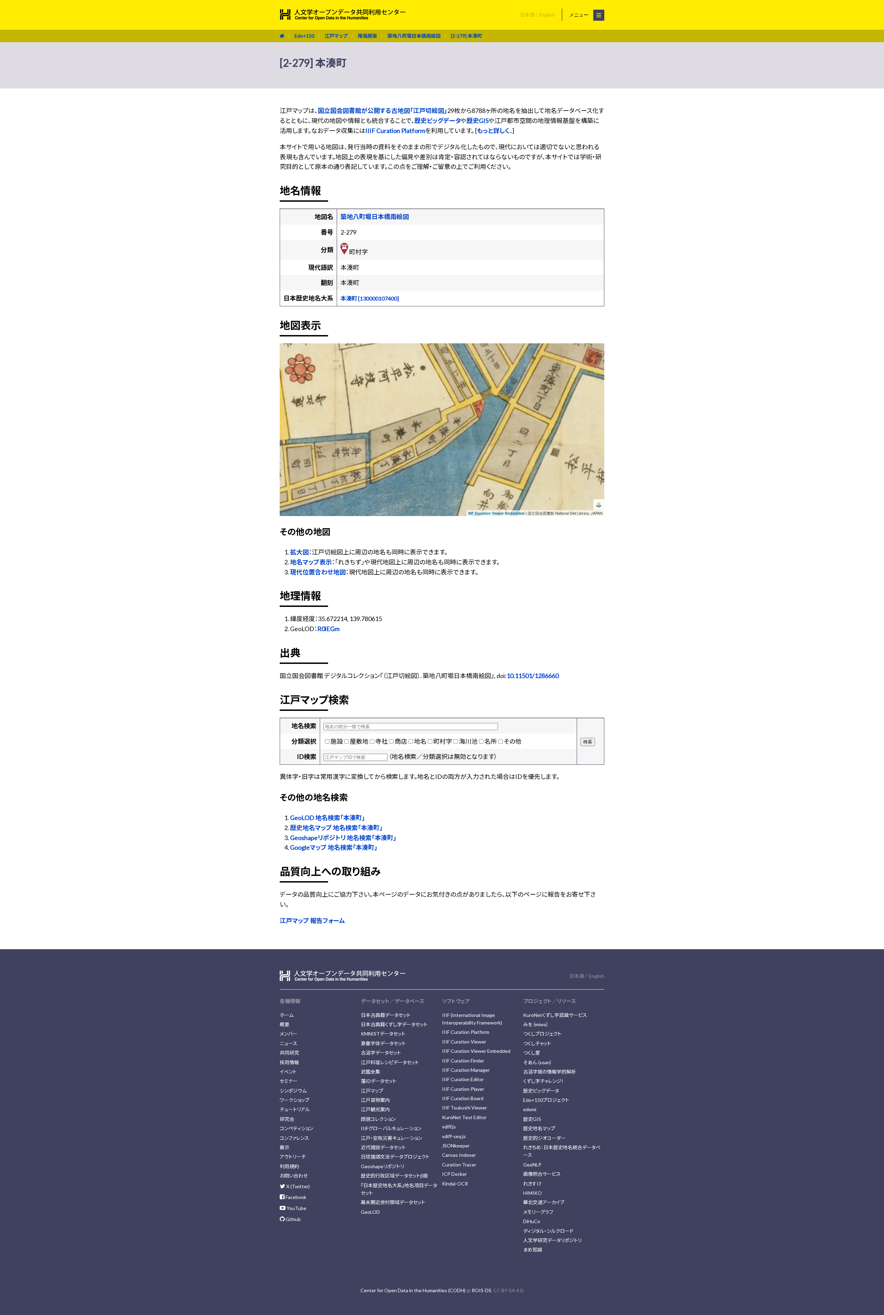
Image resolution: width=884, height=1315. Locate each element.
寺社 (381, 741)
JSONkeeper (456, 1146)
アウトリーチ (293, 1157)
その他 (512, 741)
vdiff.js (449, 1127)
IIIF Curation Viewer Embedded (496, 513)
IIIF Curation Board (462, 1098)
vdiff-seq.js (454, 1136)
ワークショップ (294, 1100)
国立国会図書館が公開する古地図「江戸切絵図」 (382, 110)
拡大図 (299, 552)
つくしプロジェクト (542, 1034)
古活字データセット (381, 1053)
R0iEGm (328, 628)
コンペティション (296, 1128)
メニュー (579, 15)
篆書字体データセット (383, 1043)
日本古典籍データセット (386, 1015)
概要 (284, 1024)
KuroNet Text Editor (464, 1117)
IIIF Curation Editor (463, 1079)
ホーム (287, 1015)
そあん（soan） (537, 1062)
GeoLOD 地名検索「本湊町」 (327, 817)
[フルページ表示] (287, 372)
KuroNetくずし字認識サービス (555, 1015)
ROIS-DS (481, 1290)
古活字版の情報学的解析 (549, 1072)
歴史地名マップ (539, 1128)
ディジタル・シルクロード (548, 1231)
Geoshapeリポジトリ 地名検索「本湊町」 (343, 837)
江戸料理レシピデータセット (390, 1062)
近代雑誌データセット (383, 1147)
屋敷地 (359, 741)
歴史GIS (478, 120)
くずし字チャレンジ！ (543, 1081)
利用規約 (289, 1166)
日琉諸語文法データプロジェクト (395, 1157)
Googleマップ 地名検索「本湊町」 (333, 847)
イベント (288, 1072)
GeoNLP (532, 1165)
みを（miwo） (536, 1024)
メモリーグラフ (538, 1212)
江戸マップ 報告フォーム (312, 920)
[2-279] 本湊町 (466, 36)
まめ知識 (532, 1249)
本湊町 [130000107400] (369, 298)
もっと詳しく (493, 130)
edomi (529, 1109)
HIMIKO (532, 1193)
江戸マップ (336, 36)
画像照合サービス (542, 1174)
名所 (490, 741)
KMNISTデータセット (383, 1034)
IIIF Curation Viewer (464, 1042)
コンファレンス (294, 1138)
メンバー (288, 1034)
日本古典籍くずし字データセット (394, 1024)
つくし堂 (531, 1053)
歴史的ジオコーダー (544, 1138)
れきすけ (532, 1184)
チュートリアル (295, 1109)
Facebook (295, 1197)
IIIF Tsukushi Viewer (464, 1108)
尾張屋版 (367, 36)
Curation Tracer (459, 1165)
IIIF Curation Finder (463, 1061)
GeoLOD (370, 1212)
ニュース (288, 1043)
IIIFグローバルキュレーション (391, 1128)
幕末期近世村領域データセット (393, 1202)
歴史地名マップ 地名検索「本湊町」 (336, 827)
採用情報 (289, 1062)
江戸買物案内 (375, 1100)
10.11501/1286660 (533, 675)
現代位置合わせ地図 (318, 572)
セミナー (289, 1081)
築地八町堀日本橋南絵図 (414, 36)
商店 (401, 741)
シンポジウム (293, 1091)
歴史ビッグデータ (437, 120)
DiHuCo (531, 1221)
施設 (336, 741)
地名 (420, 741)
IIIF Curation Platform (395, 130)
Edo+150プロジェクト (546, 1100)
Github (293, 1219)
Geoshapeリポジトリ (382, 1166)
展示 (284, 1147)
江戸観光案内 (375, 1109)
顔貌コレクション (378, 1119)
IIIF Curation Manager (466, 1070)
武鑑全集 (370, 1072)
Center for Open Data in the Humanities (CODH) (413, 1290)
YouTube (296, 1208)
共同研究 (289, 1053)
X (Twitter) (297, 1186)
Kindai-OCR (455, 1184)
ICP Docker (454, 1174)
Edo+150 (304, 36)
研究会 (287, 1119)
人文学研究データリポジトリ (552, 1240)
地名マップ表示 (311, 562)
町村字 (442, 741)
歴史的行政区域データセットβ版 (394, 1176)
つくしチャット (537, 1043)
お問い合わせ (294, 1176)
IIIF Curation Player (463, 1089)
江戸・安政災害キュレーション (391, 1138)
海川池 (468, 741)
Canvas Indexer (459, 1155)
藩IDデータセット (378, 1081)
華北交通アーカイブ (543, 1202)
